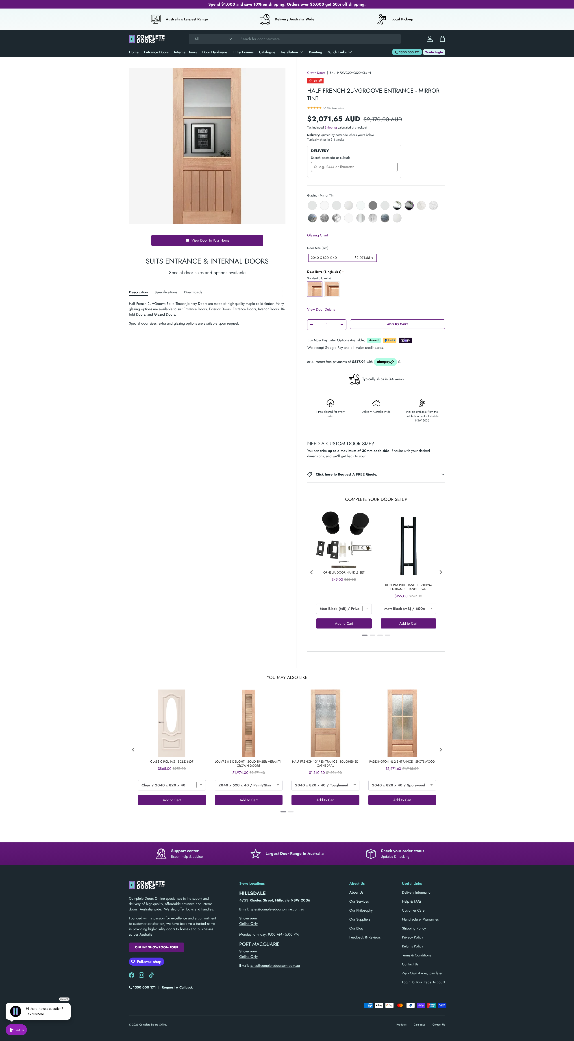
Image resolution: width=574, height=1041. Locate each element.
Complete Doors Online (152, 1025)
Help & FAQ (411, 901)
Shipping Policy (414, 928)
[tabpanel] (207, 313)
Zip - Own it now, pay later (422, 973)
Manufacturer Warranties (420, 919)
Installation (289, 52)
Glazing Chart (317, 235)
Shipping (331, 127)
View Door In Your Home (210, 240)
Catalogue (267, 52)
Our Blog (356, 928)
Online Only (248, 923)
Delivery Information (417, 892)
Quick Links (337, 52)
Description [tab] (138, 292)
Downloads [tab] (193, 292)
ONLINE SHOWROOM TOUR (156, 947)
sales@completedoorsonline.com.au (277, 909)
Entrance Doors (156, 52)
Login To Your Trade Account (423, 982)
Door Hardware (214, 52)
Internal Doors (185, 52)
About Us (356, 892)
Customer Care (413, 910)
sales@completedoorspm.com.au (275, 965)
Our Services (359, 901)
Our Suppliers (359, 919)
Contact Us (410, 964)
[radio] (312, 205)
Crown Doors (316, 72)
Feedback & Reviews (364, 937)
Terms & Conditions (416, 955)
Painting (315, 52)
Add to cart (397, 324)
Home (134, 52)
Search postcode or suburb (330, 157)
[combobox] (295, 39)
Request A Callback (177, 987)
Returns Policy (412, 946)
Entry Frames (243, 52)
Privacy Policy (412, 937)
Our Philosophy (361, 910)
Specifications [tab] (165, 292)
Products (401, 1025)
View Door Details (321, 309)
